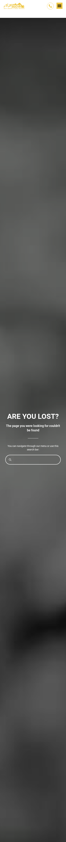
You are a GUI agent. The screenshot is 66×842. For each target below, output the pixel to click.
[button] (59, 6)
